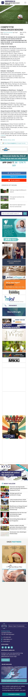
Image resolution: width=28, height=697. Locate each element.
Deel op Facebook (15, 173)
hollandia (4, 140)
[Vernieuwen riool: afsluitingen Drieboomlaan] (4, 534)
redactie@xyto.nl (7, 639)
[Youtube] (8, 647)
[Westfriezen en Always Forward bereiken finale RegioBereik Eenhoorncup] (4, 508)
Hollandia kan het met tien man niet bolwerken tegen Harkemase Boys (18, 514)
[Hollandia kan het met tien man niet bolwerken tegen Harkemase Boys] (4, 514)
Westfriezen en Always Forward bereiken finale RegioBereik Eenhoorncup (18, 507)
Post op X (15, 176)
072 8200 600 (7, 637)
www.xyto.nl (6, 641)
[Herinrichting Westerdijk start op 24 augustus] (4, 521)
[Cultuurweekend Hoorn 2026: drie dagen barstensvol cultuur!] (4, 502)
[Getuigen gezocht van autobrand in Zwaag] (4, 495)
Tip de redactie (15, 180)
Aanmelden (5, 660)
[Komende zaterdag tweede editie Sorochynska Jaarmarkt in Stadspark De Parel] (4, 489)
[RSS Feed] (11, 647)
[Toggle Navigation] (25, 2)
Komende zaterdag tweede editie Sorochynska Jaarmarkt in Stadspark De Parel (18, 488)
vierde (13, 140)
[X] (5, 647)
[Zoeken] (25, 213)
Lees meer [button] (22, 690)
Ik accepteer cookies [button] (14, 694)
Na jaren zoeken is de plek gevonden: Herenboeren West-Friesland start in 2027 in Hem (18, 527)
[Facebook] (2, 647)
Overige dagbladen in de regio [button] (10, 680)
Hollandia (3, 135)
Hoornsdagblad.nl (10, 1)
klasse (9, 140)
